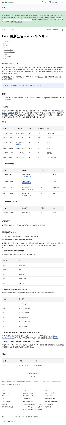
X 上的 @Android (28, 393)
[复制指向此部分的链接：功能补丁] (12, 222)
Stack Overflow (49, 404)
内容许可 (19, 381)
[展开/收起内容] (9, 42)
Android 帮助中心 (49, 393)
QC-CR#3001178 (26, 176)
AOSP (3, 30)
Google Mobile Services (51, 401)
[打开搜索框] (42, 2)
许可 (23, 417)
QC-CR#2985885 (27, 189)
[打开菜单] (2, 2)
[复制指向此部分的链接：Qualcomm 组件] (16, 164)
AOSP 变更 (18, 22)
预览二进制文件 (6, 401)
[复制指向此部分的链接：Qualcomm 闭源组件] (19, 202)
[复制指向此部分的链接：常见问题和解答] (18, 233)
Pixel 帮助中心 (48, 396)
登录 (63, 2)
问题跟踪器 (48, 407)
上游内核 (18, 144)
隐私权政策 (29, 417)
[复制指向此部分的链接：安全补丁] (12, 107)
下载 (3, 398)
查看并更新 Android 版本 (9, 73)
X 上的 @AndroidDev (29, 396)
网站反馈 (36, 417)
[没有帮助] (62, 30)
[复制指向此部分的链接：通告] (8, 94)
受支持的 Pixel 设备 (29, 67)
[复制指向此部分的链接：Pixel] (7, 122)
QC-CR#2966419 (26, 195)
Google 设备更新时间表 (51, 245)
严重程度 (10, 113)
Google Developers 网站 (17, 85)
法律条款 (17, 417)
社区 (12, 417)
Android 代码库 (6, 393)
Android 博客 (27, 398)
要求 (3, 396)
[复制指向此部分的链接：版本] (8, 354)
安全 (13, 30)
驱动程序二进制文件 (7, 407)
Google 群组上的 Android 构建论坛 (32, 407)
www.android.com (50, 398)
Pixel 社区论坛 (41, 225)
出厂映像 (4, 404)
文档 (3, 7)
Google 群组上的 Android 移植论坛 (32, 409)
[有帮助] (60, 30)
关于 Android (5, 417)
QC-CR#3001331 (26, 183)
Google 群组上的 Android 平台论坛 (32, 404)
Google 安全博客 (28, 401)
